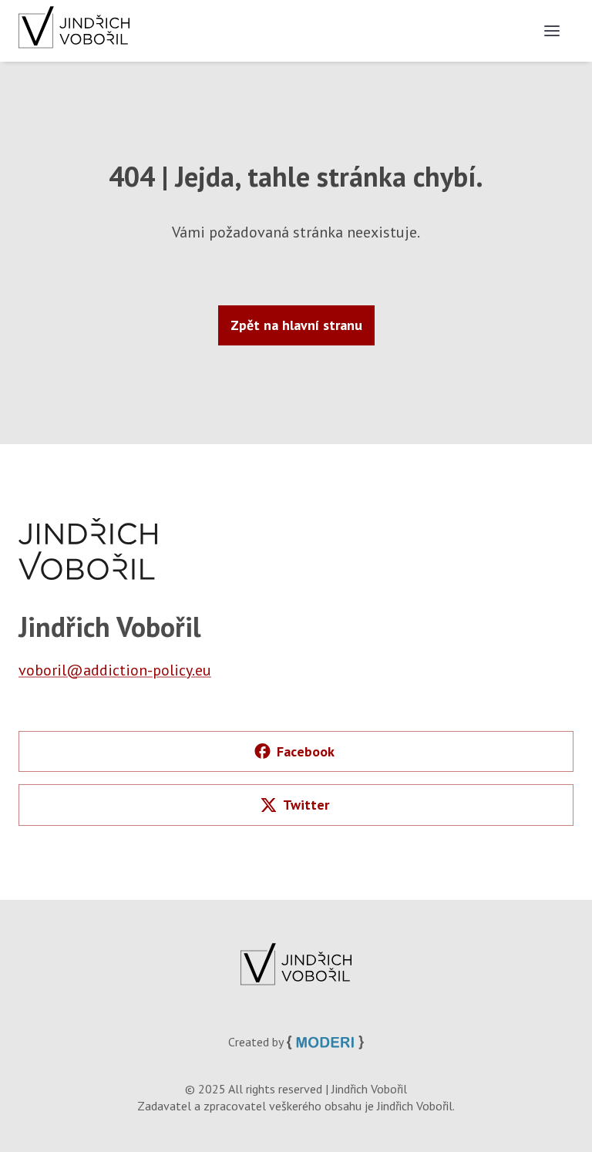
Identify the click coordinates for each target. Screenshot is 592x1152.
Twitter (306, 804)
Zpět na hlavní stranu (296, 325)
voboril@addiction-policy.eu (114, 670)
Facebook (306, 751)
